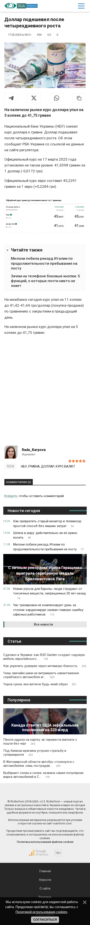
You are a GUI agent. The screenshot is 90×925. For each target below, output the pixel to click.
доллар (47, 466)
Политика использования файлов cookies (45, 841)
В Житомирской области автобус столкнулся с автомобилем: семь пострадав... (38, 764)
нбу (24, 466)
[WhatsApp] (56, 98)
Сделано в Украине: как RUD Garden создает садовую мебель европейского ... (44, 657)
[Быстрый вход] (71, 6)
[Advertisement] (45, 392)
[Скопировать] (79, 98)
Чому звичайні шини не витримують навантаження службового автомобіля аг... (41, 675)
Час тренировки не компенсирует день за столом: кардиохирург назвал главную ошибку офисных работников (48, 610)
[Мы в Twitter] (65, 792)
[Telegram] (11, 98)
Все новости (43, 624)
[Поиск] (62, 6)
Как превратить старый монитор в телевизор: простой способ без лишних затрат (47, 523)
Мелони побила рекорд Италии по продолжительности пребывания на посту (44, 263)
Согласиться (45, 919)
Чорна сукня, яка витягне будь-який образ (39, 684)
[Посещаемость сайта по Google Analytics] (38, 853)
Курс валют (65, 466)
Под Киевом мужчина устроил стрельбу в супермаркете (34, 753)
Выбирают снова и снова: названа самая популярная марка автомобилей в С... (43, 775)
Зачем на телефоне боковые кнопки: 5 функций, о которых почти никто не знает (45, 281)
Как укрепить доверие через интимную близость (44, 666)
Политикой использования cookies (41, 912)
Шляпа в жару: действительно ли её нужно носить (45, 535)
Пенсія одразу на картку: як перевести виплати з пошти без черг (40, 741)
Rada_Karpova (34, 450)
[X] (34, 98)
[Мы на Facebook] (24, 792)
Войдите (10, 496)
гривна (34, 466)
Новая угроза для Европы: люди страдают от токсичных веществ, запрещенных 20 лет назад (49, 593)
